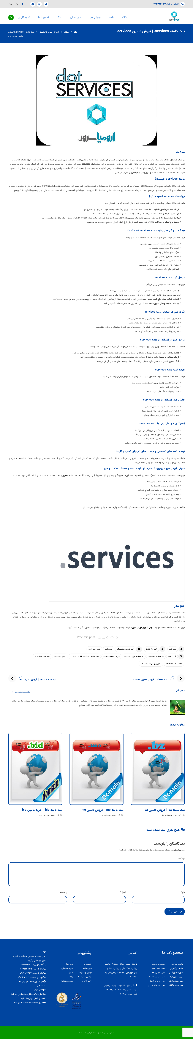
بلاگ (71, 976)
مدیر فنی (172, 649)
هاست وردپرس (158, 968)
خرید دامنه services (111, 656)
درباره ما (69, 964)
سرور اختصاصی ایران (156, 985)
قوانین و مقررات (85, 972)
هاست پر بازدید (158, 964)
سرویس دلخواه (67, 981)
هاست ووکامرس (176, 968)
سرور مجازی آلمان (176, 972)
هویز (71, 972)
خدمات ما (88, 964)
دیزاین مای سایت (85, 1032)
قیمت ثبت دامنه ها (42, 656)
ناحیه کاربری (87, 981)
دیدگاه (181, 858)
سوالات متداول (67, 968)
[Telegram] (32, 4)
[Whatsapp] (39, 4)
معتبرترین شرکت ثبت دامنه (151, 663)
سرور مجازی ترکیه (176, 981)
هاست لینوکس (177, 964)
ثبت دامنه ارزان (94, 649)
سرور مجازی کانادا (176, 985)
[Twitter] (46, 4)
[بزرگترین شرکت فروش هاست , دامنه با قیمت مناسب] (174, 16)
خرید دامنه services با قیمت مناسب (85, 656)
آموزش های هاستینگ (125, 649)
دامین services (60, 656)
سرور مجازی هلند (157, 972)
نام (183, 892)
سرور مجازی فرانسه (157, 976)
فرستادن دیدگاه (175, 911)
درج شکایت (87, 968)
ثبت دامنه (108, 649)
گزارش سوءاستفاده (84, 976)
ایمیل (123, 892)
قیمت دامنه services (174, 663)
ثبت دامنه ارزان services (134, 656)
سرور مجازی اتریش (157, 981)
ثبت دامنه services (156, 656)
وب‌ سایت (63, 892)
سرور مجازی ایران (176, 976)
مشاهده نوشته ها (22, 692)
